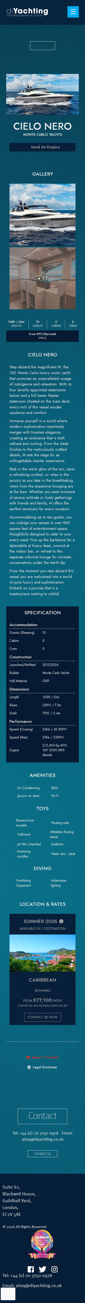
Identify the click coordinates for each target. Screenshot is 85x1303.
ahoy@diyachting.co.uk (42, 1140)
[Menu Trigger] (73, 12)
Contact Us (42, 1154)
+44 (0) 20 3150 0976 (39, 1133)
